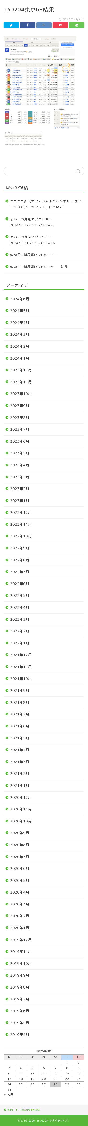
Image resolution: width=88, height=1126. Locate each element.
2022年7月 (19, 571)
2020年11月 (21, 809)
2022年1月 (19, 643)
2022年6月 (19, 583)
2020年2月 (19, 915)
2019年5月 (19, 1022)
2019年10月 (21, 963)
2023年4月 (19, 465)
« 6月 (9, 1094)
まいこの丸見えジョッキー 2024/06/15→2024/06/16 (33, 240)
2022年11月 (21, 524)
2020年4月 (19, 892)
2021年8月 (19, 702)
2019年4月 (19, 1034)
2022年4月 (19, 607)
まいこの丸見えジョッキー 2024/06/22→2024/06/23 (33, 222)
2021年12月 (21, 654)
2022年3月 (19, 619)
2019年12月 (21, 939)
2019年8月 (19, 987)
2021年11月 (21, 666)
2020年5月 (19, 880)
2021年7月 (19, 714)
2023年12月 (21, 370)
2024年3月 (19, 334)
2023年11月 (21, 382)
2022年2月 (19, 631)
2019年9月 (19, 975)
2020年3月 (19, 904)
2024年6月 (19, 299)
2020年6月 (19, 868)
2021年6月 (19, 726)
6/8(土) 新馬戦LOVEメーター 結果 (39, 266)
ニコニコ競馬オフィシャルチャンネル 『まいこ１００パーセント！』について (46, 204)
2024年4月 (19, 322)
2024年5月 (19, 310)
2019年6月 (19, 1010)
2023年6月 (19, 441)
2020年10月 (21, 821)
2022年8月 (19, 560)
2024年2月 (19, 346)
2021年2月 (19, 773)
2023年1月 (19, 500)
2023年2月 (19, 488)
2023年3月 (19, 477)
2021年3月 (19, 761)
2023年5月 (19, 453)
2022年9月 (19, 548)
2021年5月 (19, 738)
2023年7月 (19, 429)
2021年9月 (19, 690)
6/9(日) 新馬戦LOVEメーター (33, 254)
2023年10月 (21, 393)
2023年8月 (19, 417)
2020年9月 (19, 832)
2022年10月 (21, 536)
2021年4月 (19, 749)
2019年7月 (19, 999)
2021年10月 (21, 678)
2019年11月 (21, 951)
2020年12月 (21, 797)
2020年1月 (19, 927)
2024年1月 (19, 358)
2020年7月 (19, 856)
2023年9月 (19, 405)
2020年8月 (19, 844)
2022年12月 (21, 512)
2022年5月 (19, 595)
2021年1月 (19, 785)
